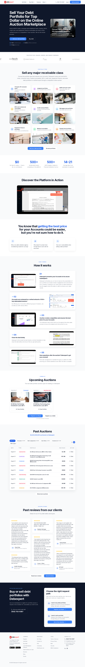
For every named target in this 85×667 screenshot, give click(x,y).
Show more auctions (42, 494)
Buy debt (31, 39)
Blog (24, 654)
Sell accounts (75, 2)
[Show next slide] (73, 21)
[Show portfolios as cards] (72, 442)
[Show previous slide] (70, 21)
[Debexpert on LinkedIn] (65, 648)
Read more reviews (36, 576)
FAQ (38, 643)
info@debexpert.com (70, 641)
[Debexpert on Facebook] (67, 648)
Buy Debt (31, 2)
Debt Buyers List (40, 648)
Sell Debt (24, 2)
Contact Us (39, 641)
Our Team (39, 639)
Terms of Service (54, 639)
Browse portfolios (50, 148)
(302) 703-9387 (60, 2)
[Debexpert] (9, 2)
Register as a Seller (50, 416)
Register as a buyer (59, 609)
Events (24, 656)
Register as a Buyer (36, 416)
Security (52, 645)
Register (25, 639)
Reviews (25, 651)
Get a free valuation (59, 622)
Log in (67, 2)
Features (39, 2)
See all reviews (50, 576)
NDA (52, 643)
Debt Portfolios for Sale (28, 649)
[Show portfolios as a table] (74, 442)
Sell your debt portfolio (19, 39)
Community (39, 645)
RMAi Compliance (54, 648)
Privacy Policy (54, 641)
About (44, 2)
